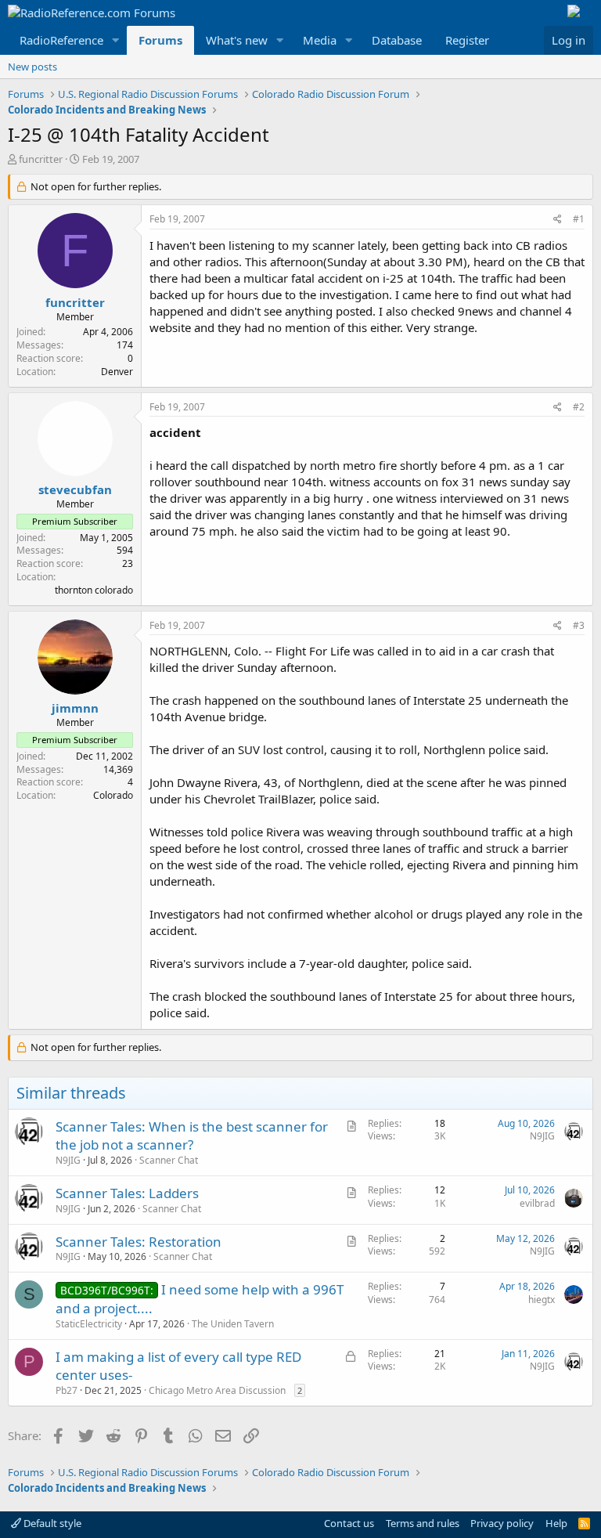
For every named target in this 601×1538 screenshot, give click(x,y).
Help (556, 1523)
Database (397, 40)
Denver (117, 371)
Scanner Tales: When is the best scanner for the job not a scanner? (192, 1135)
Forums (160, 40)
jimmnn (75, 708)
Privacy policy (502, 1523)
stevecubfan (75, 489)
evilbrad (537, 1203)
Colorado (113, 795)
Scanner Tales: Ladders (127, 1193)
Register (467, 40)
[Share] (557, 220)
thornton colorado (94, 590)
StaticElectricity (89, 1323)
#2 (579, 406)
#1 (579, 219)
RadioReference (61, 40)
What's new (237, 40)
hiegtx (541, 1299)
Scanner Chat (168, 1160)
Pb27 (66, 1390)
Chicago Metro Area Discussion (217, 1390)
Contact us (349, 1523)
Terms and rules (422, 1523)
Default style (51, 1523)
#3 (579, 625)
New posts (32, 67)
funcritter (41, 159)
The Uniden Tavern (233, 1323)
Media (319, 40)
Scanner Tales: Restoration (138, 1242)
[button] (116, 40)
